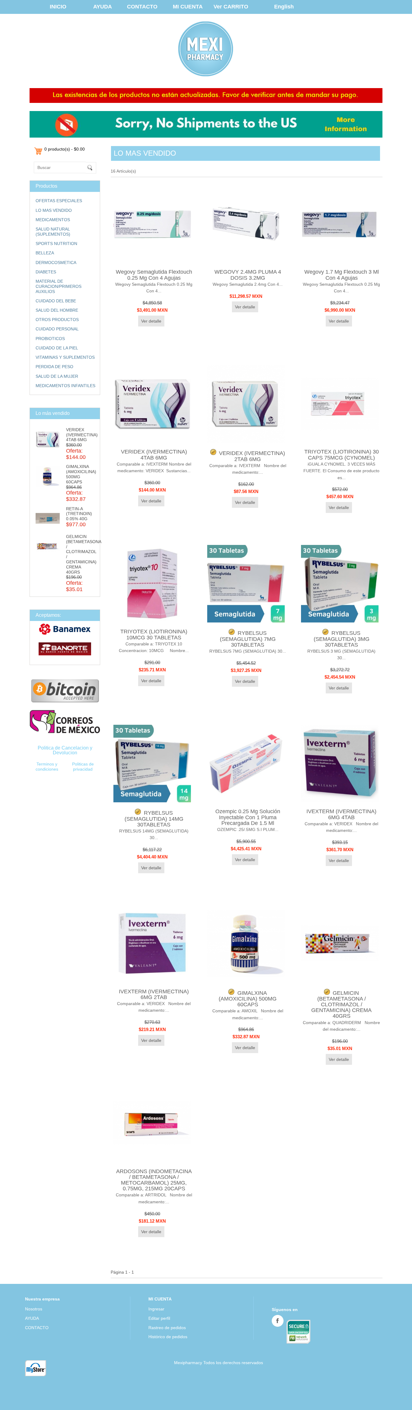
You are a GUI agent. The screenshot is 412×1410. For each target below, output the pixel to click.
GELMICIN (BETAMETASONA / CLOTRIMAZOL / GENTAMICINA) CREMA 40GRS (341, 1004)
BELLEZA (45, 252)
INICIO (58, 7)
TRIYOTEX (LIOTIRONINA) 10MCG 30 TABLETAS (153, 634)
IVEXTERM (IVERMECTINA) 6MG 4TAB (341, 814)
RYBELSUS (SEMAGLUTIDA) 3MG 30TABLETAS (341, 639)
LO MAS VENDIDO (54, 210)
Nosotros (33, 1309)
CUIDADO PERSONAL (57, 328)
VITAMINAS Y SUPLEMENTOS (65, 357)
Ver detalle (151, 321)
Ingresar (156, 1309)
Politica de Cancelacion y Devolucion (65, 750)
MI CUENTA (188, 7)
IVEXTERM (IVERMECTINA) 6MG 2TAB (154, 994)
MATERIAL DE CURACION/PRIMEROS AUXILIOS (58, 286)
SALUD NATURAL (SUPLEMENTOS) (53, 232)
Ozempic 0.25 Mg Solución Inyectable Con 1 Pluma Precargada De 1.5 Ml (247, 817)
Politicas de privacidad (83, 767)
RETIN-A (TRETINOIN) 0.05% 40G (79, 513)
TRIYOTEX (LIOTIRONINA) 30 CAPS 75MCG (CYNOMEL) (341, 454)
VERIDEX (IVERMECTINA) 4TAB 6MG (82, 434)
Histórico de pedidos (167, 1336)
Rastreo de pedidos (167, 1327)
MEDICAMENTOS (53, 219)
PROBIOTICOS (50, 338)
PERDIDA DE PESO (54, 366)
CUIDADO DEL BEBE (56, 300)
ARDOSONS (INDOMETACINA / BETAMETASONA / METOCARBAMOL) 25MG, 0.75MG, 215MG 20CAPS (154, 1180)
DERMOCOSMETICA (56, 262)
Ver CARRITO (231, 7)
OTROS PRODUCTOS (57, 319)
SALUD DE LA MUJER (57, 376)
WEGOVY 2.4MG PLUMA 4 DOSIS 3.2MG (247, 275)
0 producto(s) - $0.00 (64, 149)
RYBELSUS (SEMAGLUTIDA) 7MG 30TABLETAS (248, 639)
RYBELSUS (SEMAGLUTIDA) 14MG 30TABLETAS (154, 818)
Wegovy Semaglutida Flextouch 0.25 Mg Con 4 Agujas (154, 275)
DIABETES (46, 271)
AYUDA (102, 7)
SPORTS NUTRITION (56, 243)
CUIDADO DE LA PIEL (57, 347)
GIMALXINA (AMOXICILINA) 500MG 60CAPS (248, 998)
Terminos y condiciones (47, 767)
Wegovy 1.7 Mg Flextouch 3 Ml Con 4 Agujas (341, 275)
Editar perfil (159, 1318)
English (284, 7)
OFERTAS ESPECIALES (59, 200)
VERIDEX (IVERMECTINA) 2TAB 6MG (252, 456)
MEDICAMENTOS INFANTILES (65, 385)
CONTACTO (142, 7)
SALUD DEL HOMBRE (57, 310)
